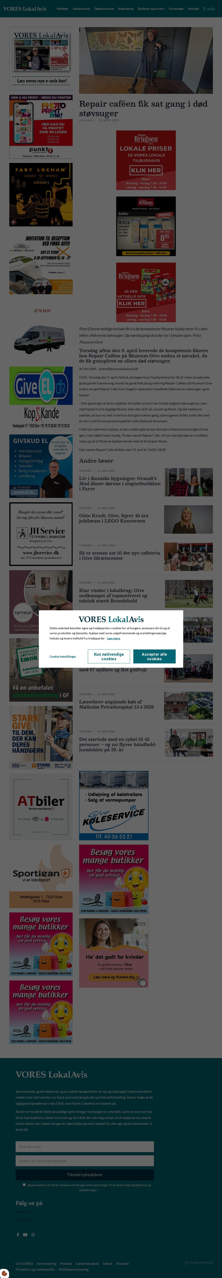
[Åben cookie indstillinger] (4, 1273)
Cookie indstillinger (63, 656)
